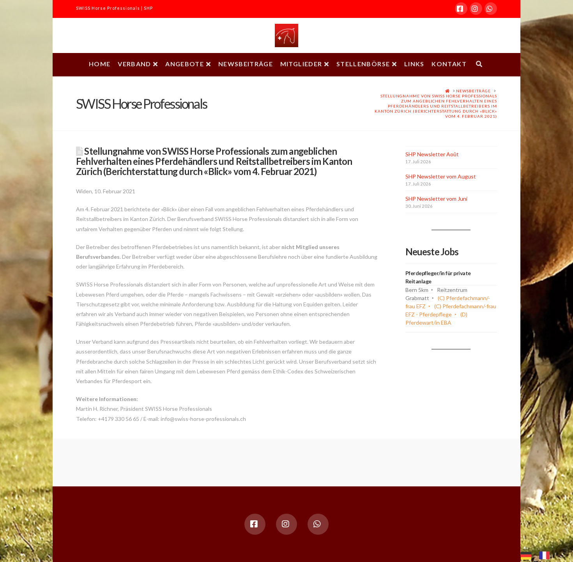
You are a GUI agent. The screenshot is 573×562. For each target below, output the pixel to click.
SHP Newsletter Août (432, 154)
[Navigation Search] (479, 64)
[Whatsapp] (491, 8)
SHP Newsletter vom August (440, 176)
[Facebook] (461, 8)
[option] (546, 555)
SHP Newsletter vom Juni (436, 198)
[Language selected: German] (539, 554)
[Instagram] (476, 8)
